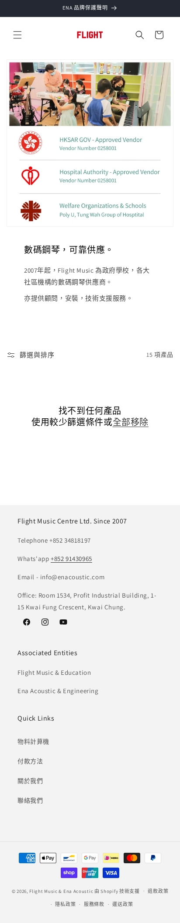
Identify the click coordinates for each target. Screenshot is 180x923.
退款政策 (158, 891)
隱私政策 (65, 904)
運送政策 (122, 904)
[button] (17, 34)
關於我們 (30, 781)
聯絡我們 (30, 800)
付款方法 (30, 761)
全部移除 (131, 422)
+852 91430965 (71, 558)
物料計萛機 (33, 741)
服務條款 (94, 904)
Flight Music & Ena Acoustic (61, 891)
